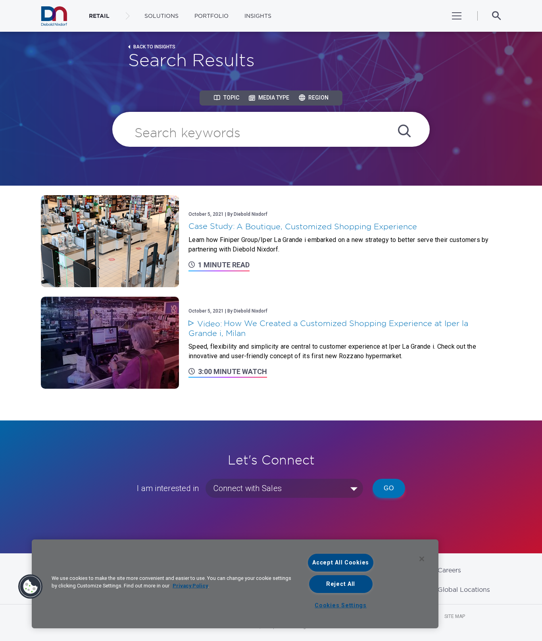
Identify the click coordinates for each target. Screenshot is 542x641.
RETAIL (99, 15)
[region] (235, 583)
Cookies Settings (341, 605)
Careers (449, 570)
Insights (257, 15)
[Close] (422, 559)
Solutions (161, 15)
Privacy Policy (190, 586)
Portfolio (211, 15)
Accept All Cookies (340, 562)
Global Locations (464, 589)
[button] (30, 586)
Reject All (340, 584)
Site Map (454, 616)
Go (389, 488)
